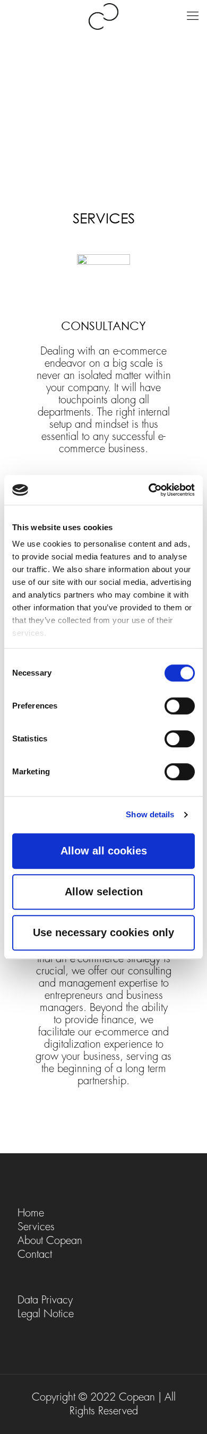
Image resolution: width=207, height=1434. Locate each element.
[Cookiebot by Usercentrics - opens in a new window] (149, 490)
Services (36, 1226)
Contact (35, 1254)
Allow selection (104, 891)
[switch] (180, 705)
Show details (150, 814)
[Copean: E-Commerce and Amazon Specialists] (103, 16)
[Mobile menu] (193, 16)
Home (31, 1213)
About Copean (50, 1240)
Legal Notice (46, 1313)
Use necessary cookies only (103, 932)
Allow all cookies (104, 851)
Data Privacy (45, 1300)
